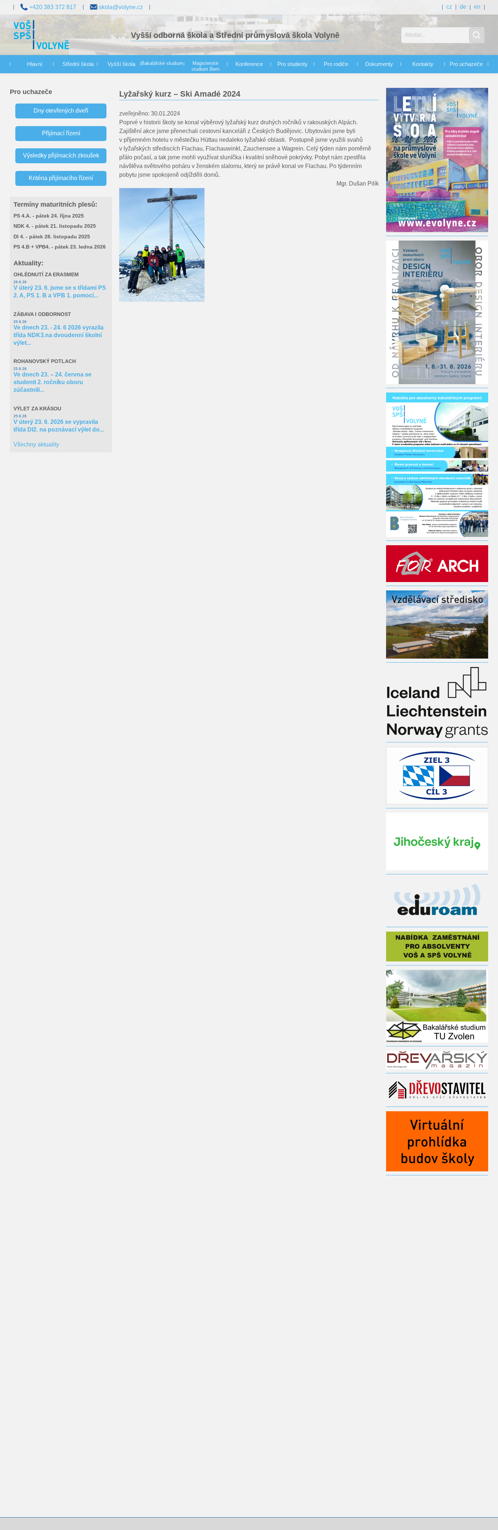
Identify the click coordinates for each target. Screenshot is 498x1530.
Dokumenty (379, 64)
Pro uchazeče (466, 64)
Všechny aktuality (36, 444)
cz (449, 7)
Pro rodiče (336, 64)
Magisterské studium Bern (205, 66)
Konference (249, 64)
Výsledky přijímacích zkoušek (61, 155)
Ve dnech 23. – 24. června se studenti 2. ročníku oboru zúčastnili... (52, 382)
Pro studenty (292, 64)
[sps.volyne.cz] (41, 35)
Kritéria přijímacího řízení (61, 178)
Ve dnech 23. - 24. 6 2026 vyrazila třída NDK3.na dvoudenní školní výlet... (58, 335)
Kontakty (422, 64)
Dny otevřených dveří (61, 111)
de (463, 7)
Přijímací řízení (61, 133)
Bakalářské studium (162, 63)
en (477, 7)
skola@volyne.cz (120, 7)
